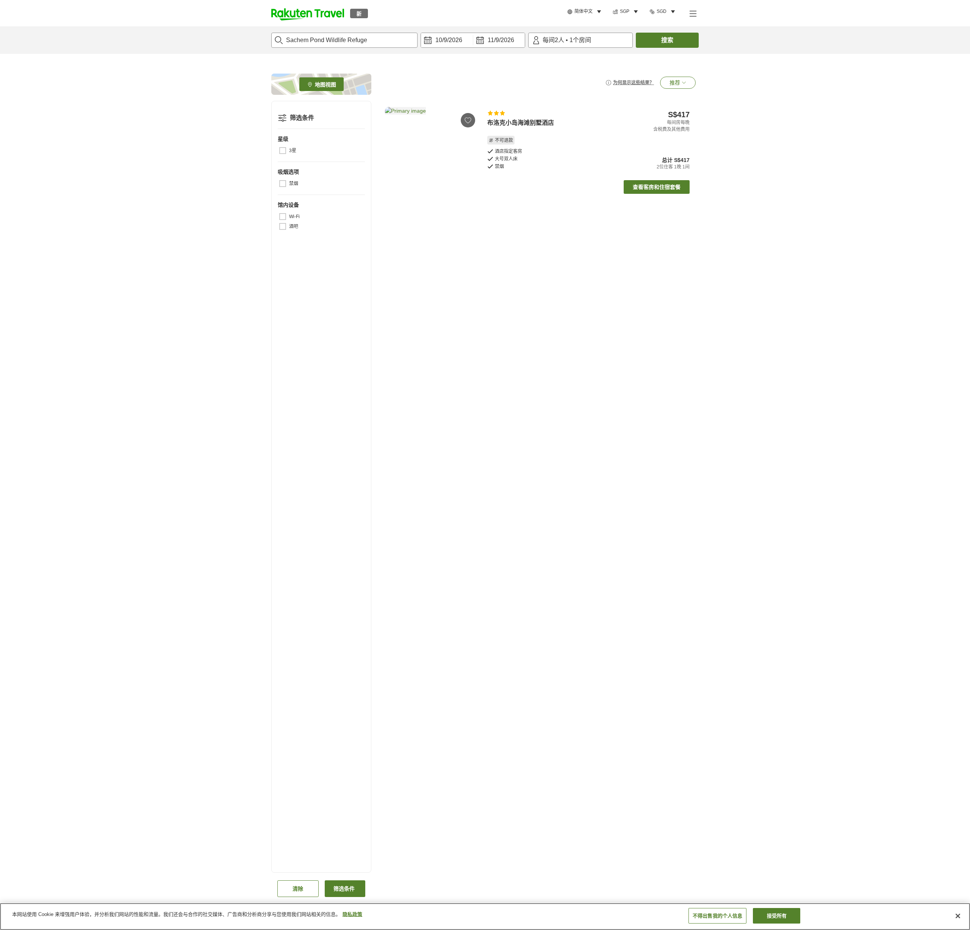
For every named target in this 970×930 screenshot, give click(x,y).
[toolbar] (473, 40)
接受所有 (777, 916)
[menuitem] (585, 11)
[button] (307, 13)
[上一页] (393, 142)
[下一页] (470, 142)
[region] (485, 916)
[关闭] (958, 916)
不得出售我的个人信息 (717, 916)
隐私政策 (352, 914)
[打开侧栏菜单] (693, 13)
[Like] (468, 120)
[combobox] (344, 40)
